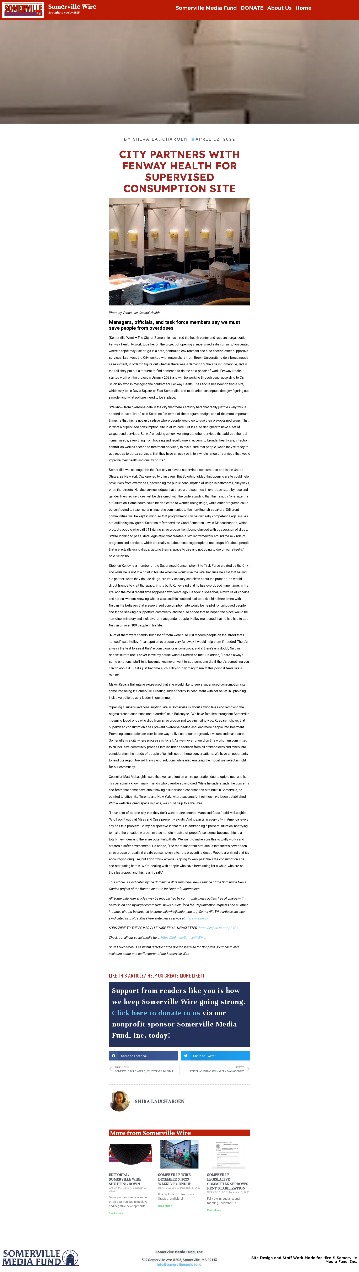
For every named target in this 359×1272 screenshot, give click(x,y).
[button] (143, 1055)
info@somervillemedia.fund (179, 1264)
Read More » (116, 1213)
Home (303, 8)
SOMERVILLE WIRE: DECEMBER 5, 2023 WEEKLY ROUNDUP (175, 1179)
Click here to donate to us (156, 1013)
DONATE (252, 8)
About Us (279, 8)
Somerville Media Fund (206, 8)
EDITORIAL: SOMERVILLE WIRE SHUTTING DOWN (125, 1179)
